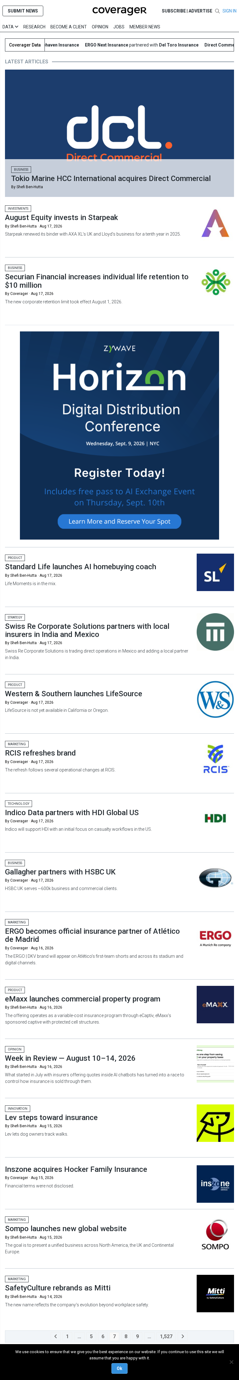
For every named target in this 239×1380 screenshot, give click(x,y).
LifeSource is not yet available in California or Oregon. (57, 710)
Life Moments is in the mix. (30, 583)
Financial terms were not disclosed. (39, 1185)
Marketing (17, 744)
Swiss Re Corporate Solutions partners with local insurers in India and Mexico (87, 630)
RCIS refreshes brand (40, 753)
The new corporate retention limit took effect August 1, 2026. (63, 301)
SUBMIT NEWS (23, 10)
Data (8, 26)
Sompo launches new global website (66, 1228)
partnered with (131, 44)
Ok (119, 1368)
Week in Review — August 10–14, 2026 (70, 1058)
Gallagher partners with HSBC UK (60, 872)
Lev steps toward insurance (51, 1117)
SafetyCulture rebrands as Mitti (57, 1288)
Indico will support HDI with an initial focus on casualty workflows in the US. (78, 829)
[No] (231, 1362)
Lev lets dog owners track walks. (36, 1134)
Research (34, 26)
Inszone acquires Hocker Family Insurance (76, 1169)
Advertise (200, 10)
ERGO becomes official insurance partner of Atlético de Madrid (92, 935)
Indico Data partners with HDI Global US (72, 812)
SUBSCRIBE (174, 10)
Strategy (15, 617)
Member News (144, 26)
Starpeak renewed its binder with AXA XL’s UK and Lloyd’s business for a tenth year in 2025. (93, 234)
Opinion (100, 26)
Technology (18, 803)
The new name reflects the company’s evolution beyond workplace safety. (77, 1304)
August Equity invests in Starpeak (61, 217)
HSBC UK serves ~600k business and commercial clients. (62, 888)
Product (15, 558)
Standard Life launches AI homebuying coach (80, 566)
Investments (18, 208)
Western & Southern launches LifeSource (73, 693)
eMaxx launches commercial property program (82, 999)
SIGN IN (230, 10)
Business (21, 169)
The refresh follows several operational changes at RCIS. (60, 769)
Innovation (17, 1108)
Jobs (118, 26)
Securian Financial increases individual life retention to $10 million (97, 280)
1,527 (166, 1336)
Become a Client (68, 26)
